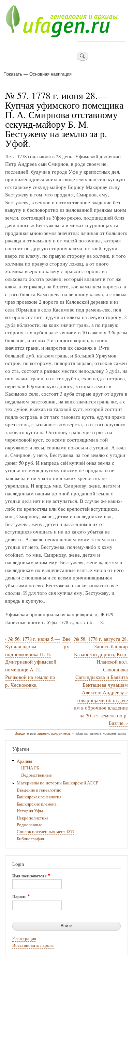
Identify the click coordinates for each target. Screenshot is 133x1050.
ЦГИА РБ (30, 768)
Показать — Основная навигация (37, 73)
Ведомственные (36, 775)
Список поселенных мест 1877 (45, 831)
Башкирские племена (37, 804)
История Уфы (30, 811)
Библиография (30, 839)
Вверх (66, 642)
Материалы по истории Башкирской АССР (57, 783)
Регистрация (24, 938)
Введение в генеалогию (39, 790)
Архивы (24, 761)
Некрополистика (32, 818)
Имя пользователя (29, 876)
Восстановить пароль (33, 945)
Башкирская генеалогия (39, 797)
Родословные (29, 825)
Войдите (22, 733)
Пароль (19, 897)
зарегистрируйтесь (53, 733)
